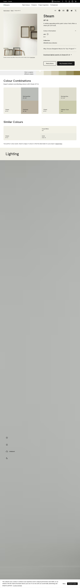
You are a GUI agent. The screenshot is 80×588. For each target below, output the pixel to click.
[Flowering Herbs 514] (55, 73)
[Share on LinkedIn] (67, 10)
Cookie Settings (17, 585)
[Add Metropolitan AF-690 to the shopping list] (35, 90)
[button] (66, 1)
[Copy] (55, 10)
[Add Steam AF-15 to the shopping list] (17, 90)
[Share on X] (76, 10)
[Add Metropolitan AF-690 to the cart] (30, 90)
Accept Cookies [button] (72, 583)
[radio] (7, 437)
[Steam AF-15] (40, 73)
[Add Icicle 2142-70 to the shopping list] (73, 136)
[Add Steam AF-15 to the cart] (13, 90)
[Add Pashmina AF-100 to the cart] (30, 103)
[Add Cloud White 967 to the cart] (68, 129)
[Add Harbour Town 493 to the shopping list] (73, 103)
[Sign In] (69, 1)
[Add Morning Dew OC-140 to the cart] (68, 90)
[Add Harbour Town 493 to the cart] (68, 103)
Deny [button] (64, 583)
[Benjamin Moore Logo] (8, 5)
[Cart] (75, 1)
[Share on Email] (63, 10)
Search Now (58, 143)
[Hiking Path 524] (70, 73)
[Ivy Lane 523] (62, 73)
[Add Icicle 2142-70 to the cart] (68, 136)
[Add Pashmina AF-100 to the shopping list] (35, 103)
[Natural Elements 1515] (47, 73)
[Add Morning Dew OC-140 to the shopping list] (73, 90)
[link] (72, 1)
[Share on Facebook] (59, 10)
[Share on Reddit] (71, 10)
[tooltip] (48, 34)
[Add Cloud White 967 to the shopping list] (73, 129)
